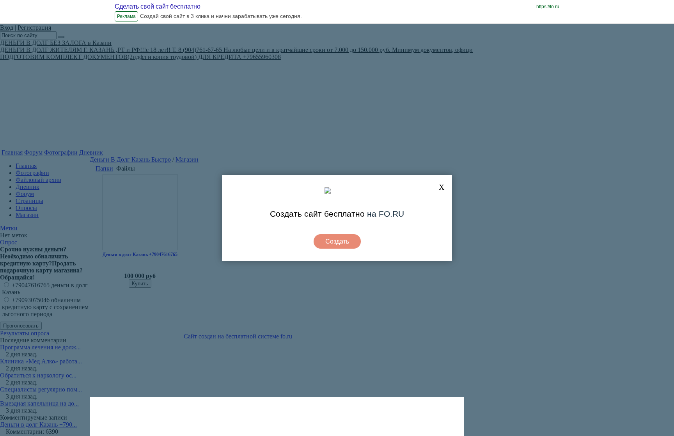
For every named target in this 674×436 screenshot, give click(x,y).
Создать (337, 241)
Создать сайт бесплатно (317, 213)
